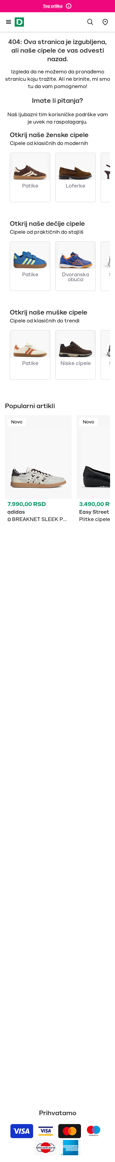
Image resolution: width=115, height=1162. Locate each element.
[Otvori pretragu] (90, 22)
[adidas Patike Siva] (38, 474)
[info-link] (68, 6)
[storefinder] (105, 22)
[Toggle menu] (8, 22)
